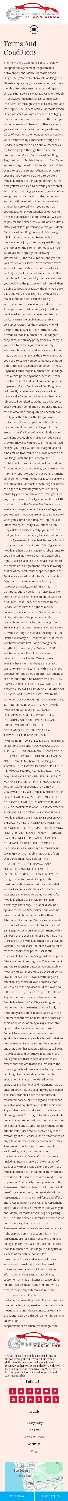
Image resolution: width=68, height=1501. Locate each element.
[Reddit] (39, 1399)
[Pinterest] (13, 1399)
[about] (47, 1399)
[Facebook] (12, 1391)
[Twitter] (21, 1391)
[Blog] (55, 1391)
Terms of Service (34, 1437)
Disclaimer (34, 1430)
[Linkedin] (38, 1391)
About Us (34, 1444)
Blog (34, 1451)
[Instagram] (29, 1391)
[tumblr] (22, 1399)
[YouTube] (46, 1391)
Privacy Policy (34, 1423)
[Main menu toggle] (34, 29)
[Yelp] (56, 1399)
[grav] (30, 1399)
